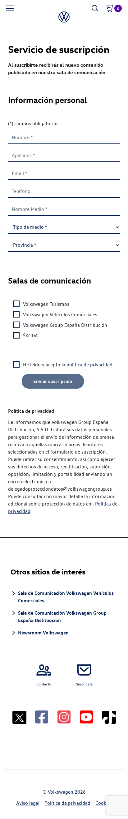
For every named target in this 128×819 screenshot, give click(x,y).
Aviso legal (27, 803)
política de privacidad (89, 364)
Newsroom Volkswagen (43, 632)
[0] (110, 8)
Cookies (103, 803)
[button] (10, 8)
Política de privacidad (67, 803)
